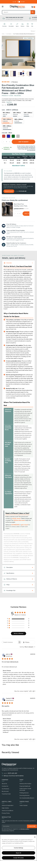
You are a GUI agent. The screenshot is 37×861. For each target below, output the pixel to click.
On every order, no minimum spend (14, 19)
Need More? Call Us (18, 166)
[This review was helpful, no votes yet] (30, 691)
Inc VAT (14, 1)
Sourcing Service (24, 795)
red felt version (16, 518)
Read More (9, 102)
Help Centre (5, 808)
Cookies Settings (18, 847)
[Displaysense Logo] (17, 7)
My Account (5, 791)
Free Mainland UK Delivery (14, 17)
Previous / (33, 31)
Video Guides (23, 805)
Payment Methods (25, 786)
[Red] (3, 136)
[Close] (35, 837)
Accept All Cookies (18, 857)
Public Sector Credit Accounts (25, 789)
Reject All (18, 853)
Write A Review (18, 633)
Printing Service (24, 793)
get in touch (24, 525)
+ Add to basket (29, 213)
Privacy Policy (6, 813)
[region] (18, 848)
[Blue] (8, 136)
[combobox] (16, 12)
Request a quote (9, 191)
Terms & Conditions (7, 810)
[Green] (13, 136)
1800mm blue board (19, 520)
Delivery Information (25, 783)
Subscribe (31, 826)
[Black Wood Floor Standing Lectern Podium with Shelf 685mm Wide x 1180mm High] (7, 209)
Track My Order (6, 794)
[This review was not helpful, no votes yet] (33, 691)
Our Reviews (5, 789)
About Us (4, 783)
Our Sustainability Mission (27, 798)
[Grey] (18, 136)
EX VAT (23, 1)
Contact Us (5, 786)
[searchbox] (10, 642)
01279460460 (15, 525)
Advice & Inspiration (7, 805)
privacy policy (25, 829)
